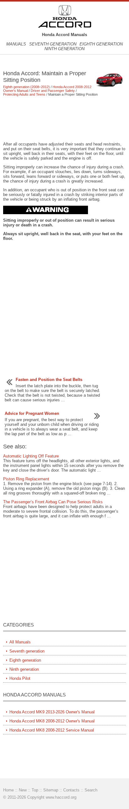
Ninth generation (64, 48)
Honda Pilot (19, 678)
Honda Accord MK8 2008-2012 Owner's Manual (52, 721)
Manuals (16, 44)
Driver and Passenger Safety (53, 91)
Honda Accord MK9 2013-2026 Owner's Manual (52, 712)
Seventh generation (52, 44)
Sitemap (50, 790)
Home (8, 790)
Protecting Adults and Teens (24, 94)
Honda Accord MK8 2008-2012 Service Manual (51, 730)
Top (35, 790)
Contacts (71, 790)
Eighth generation (101, 44)
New (23, 790)
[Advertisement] (64, 119)
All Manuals (20, 642)
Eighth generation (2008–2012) (26, 87)
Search (91, 790)
